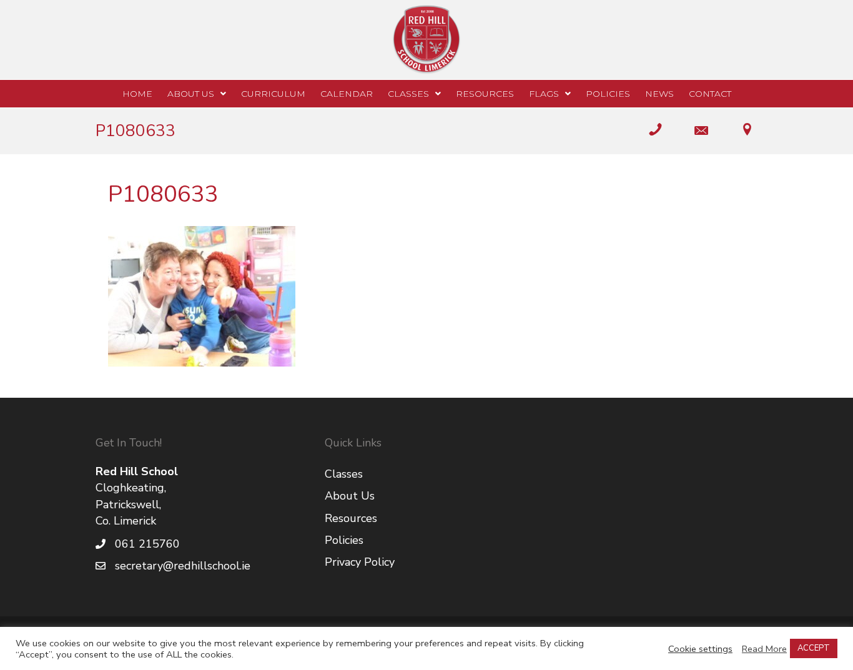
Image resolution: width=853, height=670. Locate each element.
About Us (350, 495)
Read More (764, 648)
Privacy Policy (360, 561)
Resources (351, 518)
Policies (344, 540)
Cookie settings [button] (700, 648)
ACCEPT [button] (813, 648)
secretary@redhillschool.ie (182, 565)
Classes (344, 473)
